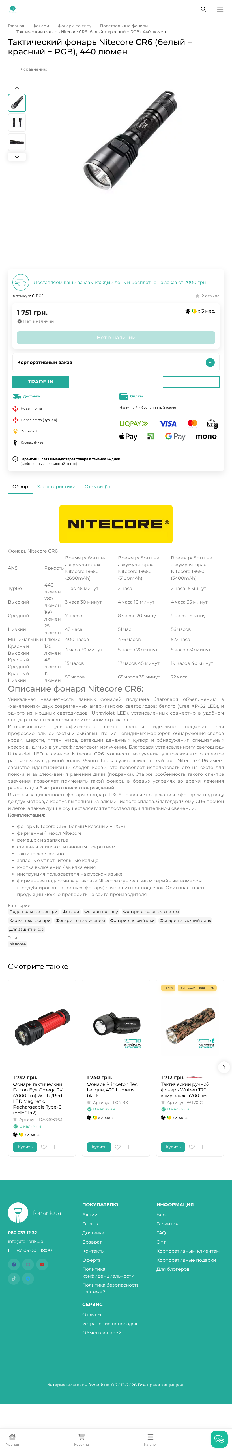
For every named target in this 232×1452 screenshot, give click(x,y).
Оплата (91, 1223)
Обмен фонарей (101, 1332)
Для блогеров (173, 1269)
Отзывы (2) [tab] (97, 486)
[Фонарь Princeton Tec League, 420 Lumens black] (116, 1026)
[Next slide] (17, 157)
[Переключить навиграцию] (220, 9)
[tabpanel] (116, 726)
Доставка (93, 1233)
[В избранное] (44, 1147)
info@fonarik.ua (25, 1241)
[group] (129, 177)
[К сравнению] (54, 1147)
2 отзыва (211, 295)
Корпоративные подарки (186, 1260)
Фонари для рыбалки (132, 920)
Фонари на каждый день (185, 920)
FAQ (161, 1233)
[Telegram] (28, 1279)
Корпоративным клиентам (188, 1251)
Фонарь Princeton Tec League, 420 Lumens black (112, 1090)
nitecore (17, 944)
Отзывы (91, 1314)
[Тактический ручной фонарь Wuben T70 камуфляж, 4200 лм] (190, 1026)
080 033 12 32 (22, 1232)
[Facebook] (14, 1264)
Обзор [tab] (20, 486)
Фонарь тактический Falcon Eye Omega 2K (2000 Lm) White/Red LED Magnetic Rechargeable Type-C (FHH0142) (38, 1098)
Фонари (71, 911)
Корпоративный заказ (44, 362)
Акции (90, 1214)
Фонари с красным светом (151, 911)
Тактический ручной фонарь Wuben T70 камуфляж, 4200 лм (185, 1090)
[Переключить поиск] (203, 9)
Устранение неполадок (109, 1323)
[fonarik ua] (13, 9)
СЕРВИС (92, 1304)
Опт (161, 1242)
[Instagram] (28, 1264)
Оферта (91, 1260)
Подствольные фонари (33, 911)
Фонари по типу (101, 911)
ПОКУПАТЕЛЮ (100, 1204)
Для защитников (26, 929)
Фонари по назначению (80, 920)
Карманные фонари (30, 920)
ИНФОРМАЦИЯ (175, 1204)
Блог (162, 1214)
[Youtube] (42, 1264)
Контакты (93, 1251)
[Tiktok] (14, 1279)
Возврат (92, 1242)
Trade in (41, 382)
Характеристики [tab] (56, 486)
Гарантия (167, 1223)
